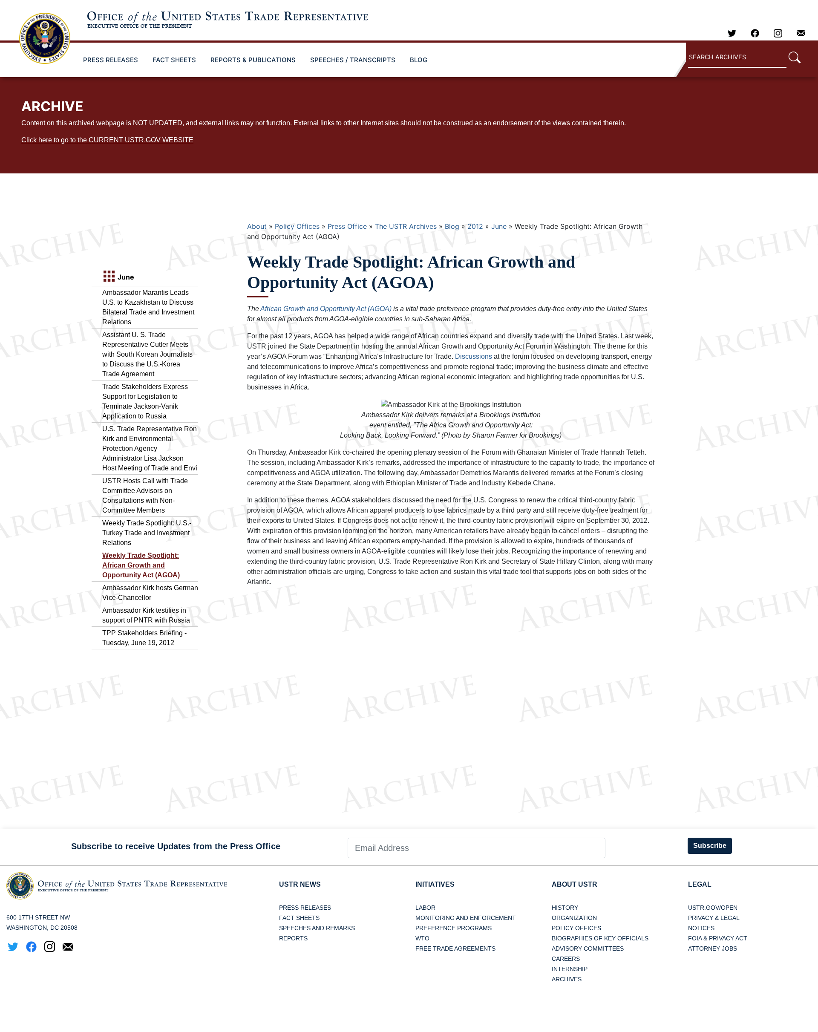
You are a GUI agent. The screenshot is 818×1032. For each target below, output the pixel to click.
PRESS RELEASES (110, 60)
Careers (566, 958)
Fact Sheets (299, 917)
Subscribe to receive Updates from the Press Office (175, 846)
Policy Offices (297, 226)
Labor (425, 907)
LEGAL (699, 884)
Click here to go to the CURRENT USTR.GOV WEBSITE (107, 140)
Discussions (473, 356)
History (565, 907)
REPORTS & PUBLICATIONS (253, 60)
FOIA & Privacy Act (717, 938)
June (499, 226)
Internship (570, 969)
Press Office (347, 226)
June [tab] (125, 277)
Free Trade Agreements (455, 948)
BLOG (418, 60)
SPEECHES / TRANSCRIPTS (352, 60)
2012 (475, 226)
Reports (293, 938)
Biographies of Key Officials (600, 938)
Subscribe (709, 845)
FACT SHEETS (174, 60)
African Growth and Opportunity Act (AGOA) (326, 308)
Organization (574, 917)
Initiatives (435, 884)
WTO (422, 938)
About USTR (574, 884)
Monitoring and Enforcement (465, 917)
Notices (701, 928)
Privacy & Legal (714, 917)
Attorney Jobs (712, 948)
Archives (567, 979)
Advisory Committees (588, 948)
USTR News (300, 884)
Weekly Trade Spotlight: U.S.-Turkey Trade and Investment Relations (146, 532)
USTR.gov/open (712, 907)
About (257, 226)
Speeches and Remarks (317, 928)
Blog (452, 226)
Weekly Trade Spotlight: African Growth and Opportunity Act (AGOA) (141, 565)
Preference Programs (453, 928)
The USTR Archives (406, 226)
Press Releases (305, 907)
